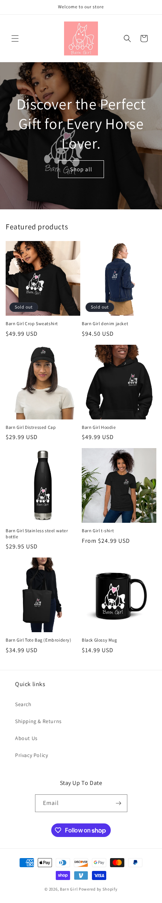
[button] (15, 38)
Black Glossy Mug (99, 640)
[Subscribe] (118, 803)
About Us (26, 738)
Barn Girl (69, 889)
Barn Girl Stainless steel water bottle (37, 533)
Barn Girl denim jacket (105, 323)
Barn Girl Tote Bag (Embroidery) (39, 640)
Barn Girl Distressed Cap (31, 427)
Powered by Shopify (98, 889)
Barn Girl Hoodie (99, 427)
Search (23, 704)
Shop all (81, 168)
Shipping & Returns (38, 721)
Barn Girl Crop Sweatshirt (32, 323)
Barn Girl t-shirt (98, 530)
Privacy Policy (31, 755)
